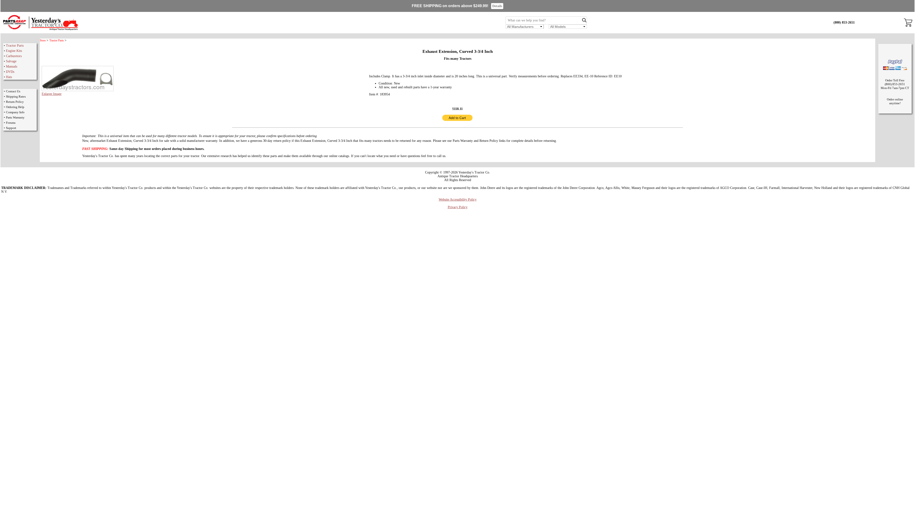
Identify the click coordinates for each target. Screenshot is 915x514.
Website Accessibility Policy (458, 199)
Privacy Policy (458, 207)
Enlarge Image (51, 94)
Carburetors (14, 56)
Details (497, 6)
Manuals (11, 66)
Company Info (15, 112)
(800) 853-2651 (844, 22)
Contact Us (13, 91)
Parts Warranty (15, 117)
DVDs (10, 72)
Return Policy (15, 102)
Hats (9, 77)
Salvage (11, 61)
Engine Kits (14, 51)
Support (11, 128)
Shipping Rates (16, 96)
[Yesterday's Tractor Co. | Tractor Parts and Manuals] (40, 29)
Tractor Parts (15, 45)
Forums (10, 122)
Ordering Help (15, 107)
